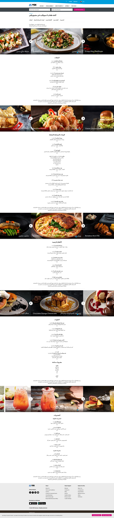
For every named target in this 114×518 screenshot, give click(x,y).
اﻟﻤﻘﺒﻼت (30, 20)
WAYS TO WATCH (59, 6)
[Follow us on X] (33, 492)
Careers (47, 491)
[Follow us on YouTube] (38, 492)
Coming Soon (81, 490)
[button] (107, 515)
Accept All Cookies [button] (96, 515)
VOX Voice (80, 496)
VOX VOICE (73, 6)
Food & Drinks (81, 491)
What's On (80, 488)
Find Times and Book (79, 9)
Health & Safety (68, 495)
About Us (48, 488)
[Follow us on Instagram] (35, 492)
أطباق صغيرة (55, 20)
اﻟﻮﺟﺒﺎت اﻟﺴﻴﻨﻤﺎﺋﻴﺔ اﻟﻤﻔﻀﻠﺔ (39, 20)
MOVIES (41, 6)
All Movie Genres (81, 493)
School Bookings (49, 495)
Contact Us (67, 490)
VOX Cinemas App (49, 496)
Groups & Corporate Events (51, 493)
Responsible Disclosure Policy (52, 498)
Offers (79, 495)
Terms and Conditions (50, 490)
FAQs (66, 491)
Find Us (66, 493)
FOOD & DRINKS (49, 6)
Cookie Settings (68, 498)
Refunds (66, 488)
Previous (31, 41)
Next (83, 41)
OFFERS (67, 6)
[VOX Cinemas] (33, 5)
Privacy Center (68, 496)
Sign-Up (75, 1)
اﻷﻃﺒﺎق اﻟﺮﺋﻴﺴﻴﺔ (49, 20)
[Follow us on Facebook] (30, 492)
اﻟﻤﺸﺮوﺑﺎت (62, 20)
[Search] (66, 1)
